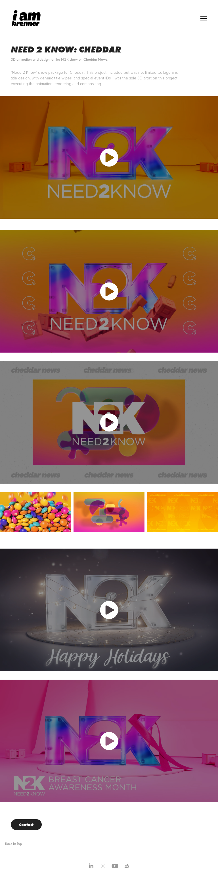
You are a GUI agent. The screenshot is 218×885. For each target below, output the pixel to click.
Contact (26, 824)
